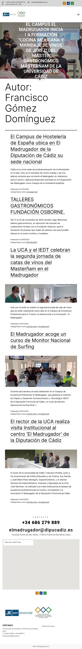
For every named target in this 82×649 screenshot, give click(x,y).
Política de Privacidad (48, 626)
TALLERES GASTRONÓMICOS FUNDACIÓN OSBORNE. (37, 205)
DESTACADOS (31, 242)
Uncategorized (31, 192)
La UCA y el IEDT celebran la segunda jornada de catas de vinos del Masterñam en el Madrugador (40, 262)
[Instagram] (72, 3)
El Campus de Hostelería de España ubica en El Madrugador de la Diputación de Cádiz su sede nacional (38, 149)
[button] (78, 14)
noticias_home (31, 327)
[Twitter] (68, 3)
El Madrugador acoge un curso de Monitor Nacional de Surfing (40, 340)
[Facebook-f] (64, 3)
